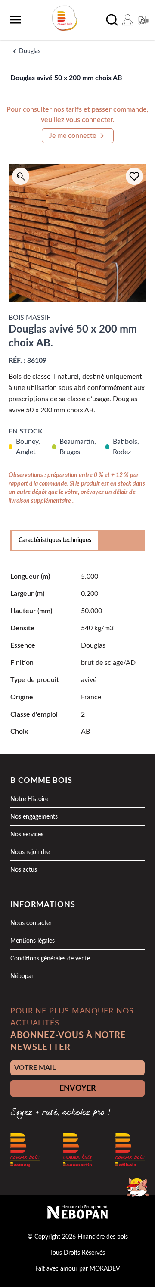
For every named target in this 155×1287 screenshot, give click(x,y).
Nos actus (23, 870)
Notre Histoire (29, 799)
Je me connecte (72, 135)
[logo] (64, 18)
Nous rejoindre (30, 852)
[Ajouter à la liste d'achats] (134, 176)
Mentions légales (32, 941)
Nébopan (22, 976)
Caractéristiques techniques (55, 540)
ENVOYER (77, 1088)
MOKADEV (105, 1269)
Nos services (26, 835)
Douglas (29, 51)
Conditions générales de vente (50, 959)
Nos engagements (34, 817)
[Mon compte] (127, 20)
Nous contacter (31, 923)
